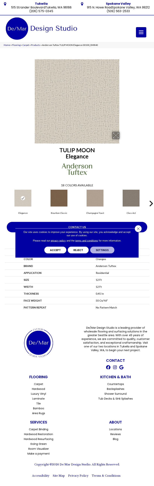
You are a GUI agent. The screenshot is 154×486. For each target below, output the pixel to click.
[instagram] (115, 367)
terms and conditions (86, 240)
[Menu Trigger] (141, 32)
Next (151, 198)
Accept (55, 250)
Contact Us (77, 227)
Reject (78, 250)
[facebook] (108, 367)
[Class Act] (131, 198)
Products (35, 45)
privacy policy (58, 240)
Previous (3, 198)
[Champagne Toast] (95, 198)
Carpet (25, 45)
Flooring (16, 45)
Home (7, 45)
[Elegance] (23, 198)
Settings (102, 250)
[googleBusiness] (121, 367)
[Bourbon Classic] (59, 198)
